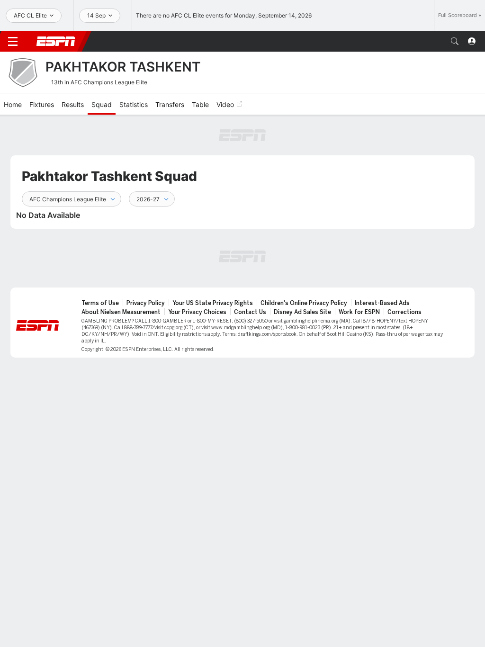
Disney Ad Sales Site (302, 312)
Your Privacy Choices (197, 312)
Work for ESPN (359, 312)
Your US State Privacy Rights (212, 303)
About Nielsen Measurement (121, 312)
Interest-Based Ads (382, 303)
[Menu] (13, 41)
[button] (454, 41)
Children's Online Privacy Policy (303, 303)
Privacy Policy (145, 303)
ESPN (55, 41)
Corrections (404, 312)
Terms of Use (100, 303)
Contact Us (250, 312)
